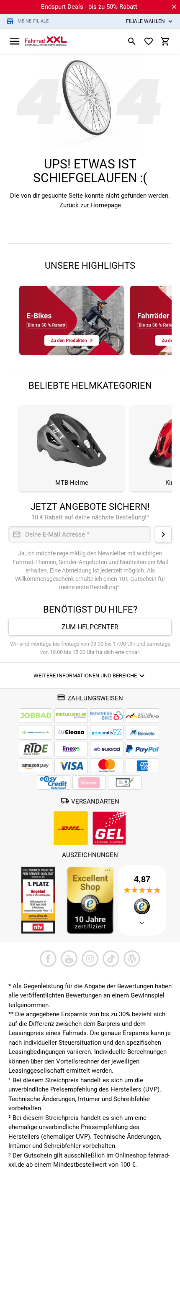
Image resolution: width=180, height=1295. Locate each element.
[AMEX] (142, 765)
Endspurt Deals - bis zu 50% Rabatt (89, 6)
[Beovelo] (35, 749)
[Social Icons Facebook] (48, 958)
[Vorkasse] (124, 782)
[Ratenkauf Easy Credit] (89, 782)
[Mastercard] (106, 765)
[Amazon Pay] (35, 765)
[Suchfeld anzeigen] (132, 41)
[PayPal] (142, 749)
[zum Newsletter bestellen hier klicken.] (163, 534)
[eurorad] (106, 749)
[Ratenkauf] (53, 782)
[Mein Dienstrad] (35, 732)
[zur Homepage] (46, 41)
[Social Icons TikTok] (111, 958)
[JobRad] (35, 715)
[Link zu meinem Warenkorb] (165, 41)
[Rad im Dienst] (142, 732)
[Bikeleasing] (71, 715)
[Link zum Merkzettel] (148, 41)
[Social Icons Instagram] (90, 958)
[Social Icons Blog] (131, 958)
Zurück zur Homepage (90, 205)
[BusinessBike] (106, 715)
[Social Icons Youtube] (69, 958)
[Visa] (71, 765)
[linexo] (71, 749)
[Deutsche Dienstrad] (142, 715)
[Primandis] (106, 732)
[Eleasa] (71, 732)
